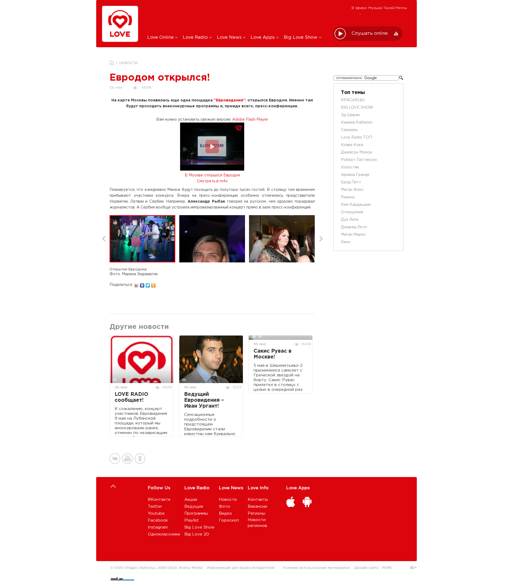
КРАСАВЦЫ (352, 100)
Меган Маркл (353, 234)
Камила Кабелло (356, 122)
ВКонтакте (159, 499)
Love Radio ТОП (356, 137)
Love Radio (196, 38)
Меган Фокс (352, 189)
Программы (196, 513)
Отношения (352, 212)
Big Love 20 (196, 534)
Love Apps (263, 38)
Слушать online (370, 33)
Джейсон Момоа (356, 152)
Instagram (158, 527)
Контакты (258, 499)
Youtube (156, 513)
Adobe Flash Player (250, 119)
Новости (228, 499)
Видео (225, 513)
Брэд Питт (351, 182)
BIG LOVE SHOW (357, 107)
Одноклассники (164, 534)
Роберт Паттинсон (359, 159)
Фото (224, 506)
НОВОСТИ (128, 63)
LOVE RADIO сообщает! (131, 397)
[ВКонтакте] (142, 284)
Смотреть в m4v (212, 181)
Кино (346, 242)
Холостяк (350, 167)
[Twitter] (148, 284)
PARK (387, 567)
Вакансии (257, 506)
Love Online (161, 38)
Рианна (347, 197)
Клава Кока (352, 145)
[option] (144, 238)
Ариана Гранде (355, 174)
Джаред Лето (354, 227)
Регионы (256, 513)
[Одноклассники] (153, 284)
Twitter (155, 506)
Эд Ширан (350, 115)
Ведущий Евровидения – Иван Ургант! (204, 400)
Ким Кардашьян (356, 204)
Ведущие (193, 506)
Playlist (191, 520)
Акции (190, 499)
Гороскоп (229, 520)
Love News (230, 38)
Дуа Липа (349, 219)
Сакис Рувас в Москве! (273, 354)
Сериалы (349, 130)
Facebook (158, 520)
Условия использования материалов (316, 567)
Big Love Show (301, 38)
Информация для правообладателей (240, 567)
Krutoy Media (191, 567)
